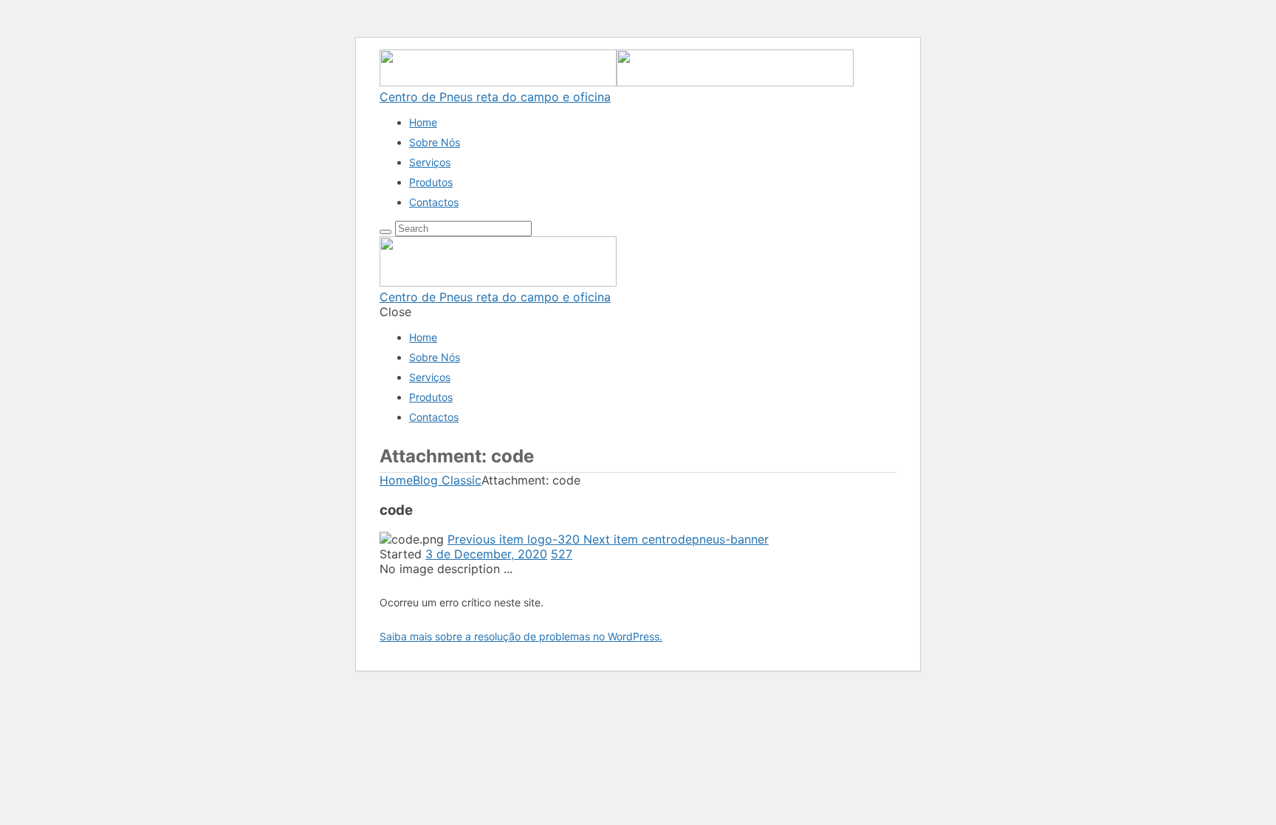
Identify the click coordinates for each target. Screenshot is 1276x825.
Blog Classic (447, 480)
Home (396, 480)
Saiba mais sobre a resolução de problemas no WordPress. (521, 636)
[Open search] (385, 232)
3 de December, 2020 (486, 554)
